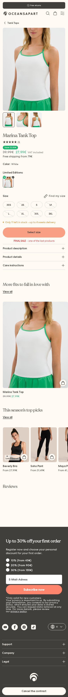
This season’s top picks (22, 410)
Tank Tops (13, 22)
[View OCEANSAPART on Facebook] (15, 627)
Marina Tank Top (13, 392)
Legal (5, 661)
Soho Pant (37, 466)
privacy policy (18, 611)
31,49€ (38, 470)
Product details (12, 256)
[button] (48, 13)
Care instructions (13, 265)
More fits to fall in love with (26, 285)
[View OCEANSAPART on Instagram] (24, 627)
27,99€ (10, 470)
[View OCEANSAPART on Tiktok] (33, 627)
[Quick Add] (63, 383)
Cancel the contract (34, 691)
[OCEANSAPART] (20, 13)
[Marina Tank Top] (9, 119)
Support (7, 644)
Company (8, 652)
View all (7, 291)
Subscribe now (34, 590)
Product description (15, 248)
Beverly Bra (10, 466)
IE (57, 626)
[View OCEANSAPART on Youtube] (5, 627)
